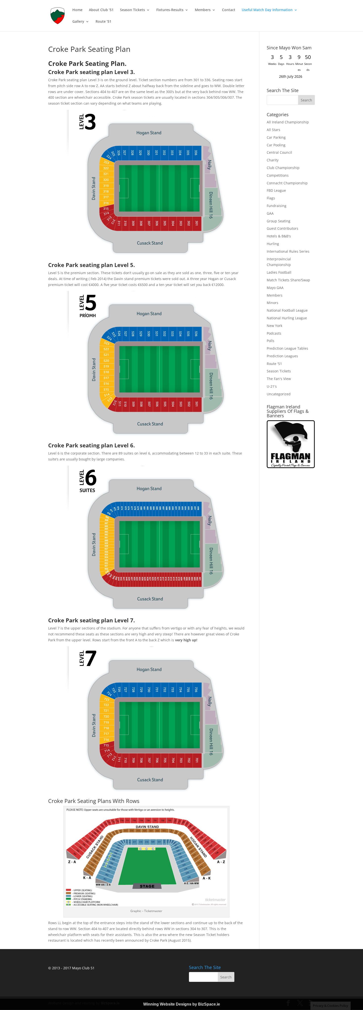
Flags (271, 198)
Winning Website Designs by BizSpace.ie (181, 1004)
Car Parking (276, 137)
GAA (270, 213)
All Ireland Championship (288, 122)
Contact (228, 10)
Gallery (78, 22)
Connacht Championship (287, 183)
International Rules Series (288, 251)
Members (203, 10)
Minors (272, 302)
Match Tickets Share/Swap (288, 280)
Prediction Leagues (282, 356)
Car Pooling (276, 145)
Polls (270, 340)
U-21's (272, 386)
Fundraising (276, 205)
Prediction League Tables (287, 348)
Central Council (279, 152)
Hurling (273, 243)
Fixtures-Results (169, 10)
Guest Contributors (282, 228)
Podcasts (274, 333)
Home (77, 10)
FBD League (276, 190)
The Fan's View (279, 378)
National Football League (287, 310)
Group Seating (278, 221)
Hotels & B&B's (279, 236)
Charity (273, 160)
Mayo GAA (275, 287)
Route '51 (274, 363)
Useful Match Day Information (267, 10)
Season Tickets (132, 10)
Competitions (278, 175)
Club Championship (283, 167)
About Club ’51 (101, 10)
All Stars (273, 129)
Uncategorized (279, 394)
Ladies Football (279, 272)
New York (274, 325)
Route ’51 (103, 22)
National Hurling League (287, 318)
